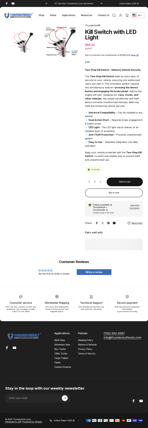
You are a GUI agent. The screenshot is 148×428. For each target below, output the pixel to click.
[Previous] (47, 3)
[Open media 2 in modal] (61, 42)
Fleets (57, 362)
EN (139, 15)
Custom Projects (62, 367)
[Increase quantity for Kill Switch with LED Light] (101, 182)
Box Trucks (60, 349)
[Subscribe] (65, 398)
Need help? (137, 223)
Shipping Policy (85, 340)
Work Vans (59, 340)
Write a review (94, 272)
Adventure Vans (62, 344)
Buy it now (114, 192)
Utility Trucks (60, 353)
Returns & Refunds (87, 344)
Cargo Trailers (61, 358)
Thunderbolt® (92, 25)
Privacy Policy (85, 349)
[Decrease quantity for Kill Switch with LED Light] (88, 182)
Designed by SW (13, 421)
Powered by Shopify (32, 421)
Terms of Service (86, 353)
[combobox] (131, 3)
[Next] (101, 3)
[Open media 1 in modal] (23, 42)
